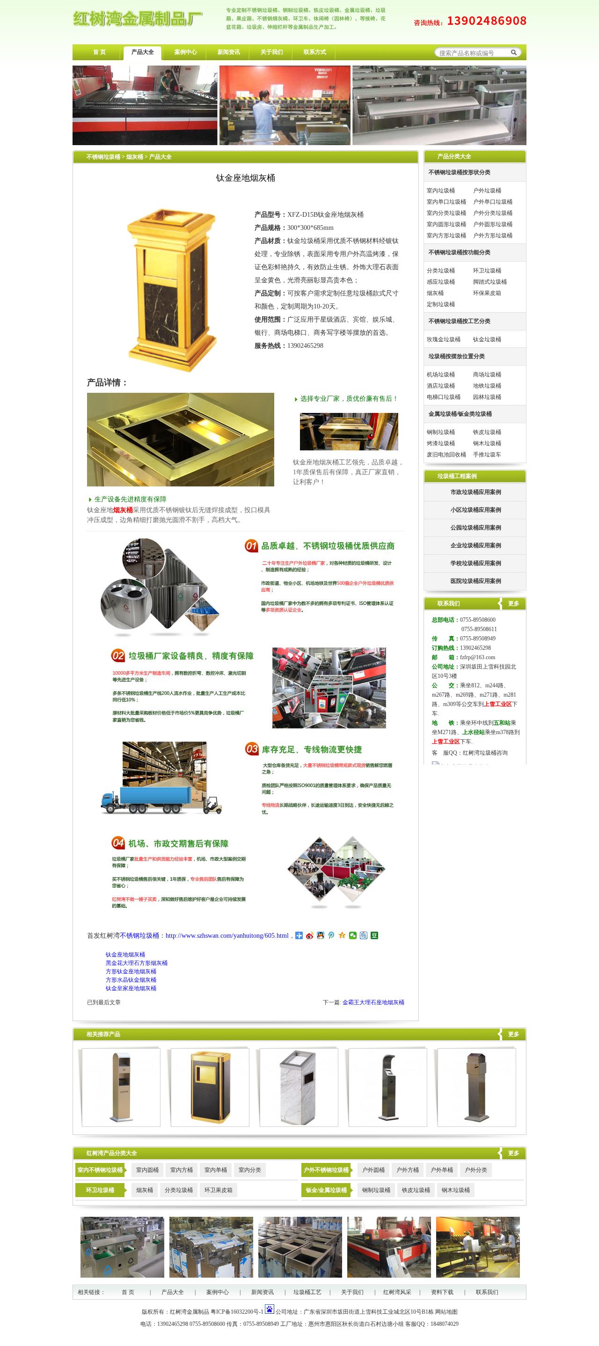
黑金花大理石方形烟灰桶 (137, 963)
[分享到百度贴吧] (364, 935)
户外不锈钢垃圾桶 (326, 1170)
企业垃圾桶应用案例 (476, 545)
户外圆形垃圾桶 (492, 224)
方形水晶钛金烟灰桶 (131, 980)
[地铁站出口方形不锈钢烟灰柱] (385, 1125)
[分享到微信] (353, 935)
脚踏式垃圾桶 (490, 282)
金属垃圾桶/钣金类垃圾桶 (460, 414)
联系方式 (315, 52)
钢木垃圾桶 (487, 443)
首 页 (99, 52)
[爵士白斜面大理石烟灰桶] (297, 1125)
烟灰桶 (135, 157)
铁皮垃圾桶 (487, 432)
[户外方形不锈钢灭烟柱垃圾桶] (119, 1125)
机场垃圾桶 (441, 374)
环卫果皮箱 (219, 1190)
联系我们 (487, 1292)
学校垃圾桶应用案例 (476, 563)
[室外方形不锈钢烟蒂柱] (474, 1125)
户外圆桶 (373, 1170)
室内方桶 (181, 1170)
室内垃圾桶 (441, 190)
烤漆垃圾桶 (441, 443)
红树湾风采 (397, 1292)
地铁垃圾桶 (487, 385)
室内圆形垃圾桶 (446, 224)
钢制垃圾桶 (441, 432)
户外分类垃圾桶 (492, 213)
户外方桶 (407, 1170)
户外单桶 (442, 1170)
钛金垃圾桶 (487, 339)
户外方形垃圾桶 (492, 235)
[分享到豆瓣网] (375, 935)
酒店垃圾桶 (441, 385)
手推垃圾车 (487, 454)
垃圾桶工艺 (307, 1292)
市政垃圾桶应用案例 (476, 492)
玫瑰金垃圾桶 (443, 339)
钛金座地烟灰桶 (125, 954)
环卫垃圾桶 (487, 270)
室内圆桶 (147, 1170)
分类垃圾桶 (441, 270)
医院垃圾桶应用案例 (476, 581)
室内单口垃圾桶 (446, 202)
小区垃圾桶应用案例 (476, 510)
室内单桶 (216, 1170)
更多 (513, 1034)
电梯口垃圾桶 (443, 397)
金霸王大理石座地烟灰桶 (373, 1002)
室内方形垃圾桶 (446, 235)
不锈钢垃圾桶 (103, 157)
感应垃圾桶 (441, 282)
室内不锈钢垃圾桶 (100, 1170)
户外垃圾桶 (487, 190)
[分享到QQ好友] (321, 935)
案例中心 (186, 52)
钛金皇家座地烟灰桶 (131, 988)
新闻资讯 (229, 52)
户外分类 (476, 1170)
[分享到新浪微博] (310, 935)
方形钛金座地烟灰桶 (131, 971)
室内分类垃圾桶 (446, 213)
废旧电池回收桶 (446, 454)
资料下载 (442, 1292)
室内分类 (250, 1170)
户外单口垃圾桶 (492, 202)
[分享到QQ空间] (342, 935)
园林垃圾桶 (487, 397)
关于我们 (272, 52)
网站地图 (446, 1312)
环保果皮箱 (487, 293)
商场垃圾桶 (487, 374)
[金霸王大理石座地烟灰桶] (208, 1125)
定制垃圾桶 (441, 304)
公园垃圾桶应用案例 (476, 527)
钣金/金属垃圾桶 (326, 1190)
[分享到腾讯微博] (332, 935)
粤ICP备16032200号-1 (237, 1312)
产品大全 (142, 52)
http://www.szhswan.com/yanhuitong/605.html (227, 935)
